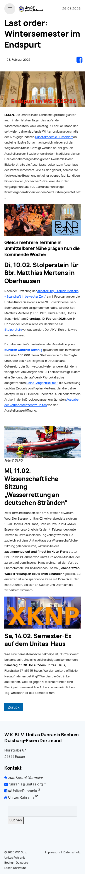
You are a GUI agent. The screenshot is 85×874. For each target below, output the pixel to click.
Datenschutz (72, 852)
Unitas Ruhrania (20, 797)
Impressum (52, 852)
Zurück (13, 707)
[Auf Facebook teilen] (79, 59)
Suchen (15, 820)
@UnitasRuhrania (22, 791)
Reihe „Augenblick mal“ (42, 383)
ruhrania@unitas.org (25, 784)
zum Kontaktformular (25, 777)
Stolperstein (13, 330)
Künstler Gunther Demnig (23, 350)
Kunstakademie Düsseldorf (54, 137)
